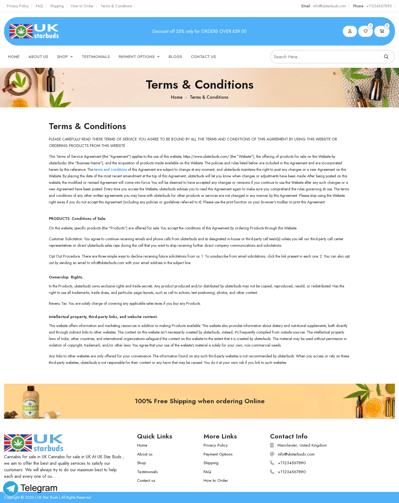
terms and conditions (110, 169)
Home (14, 56)
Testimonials (96, 56)
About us (38, 56)
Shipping (57, 6)
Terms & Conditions (116, 6)
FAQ (39, 6)
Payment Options (136, 56)
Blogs (175, 56)
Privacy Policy (18, 6)
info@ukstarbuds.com (329, 6)
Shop (62, 56)
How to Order (82, 6)
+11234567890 (379, 6)
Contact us (203, 56)
